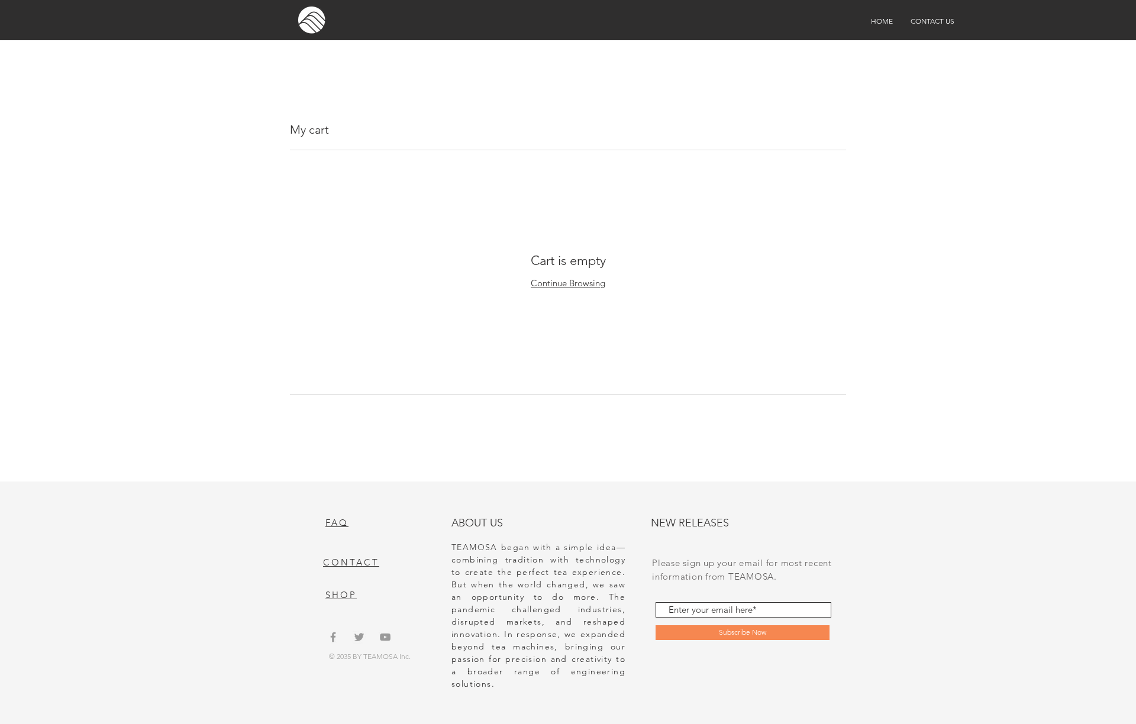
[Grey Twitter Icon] (359, 637)
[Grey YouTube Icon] (385, 637)
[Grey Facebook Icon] (333, 637)
